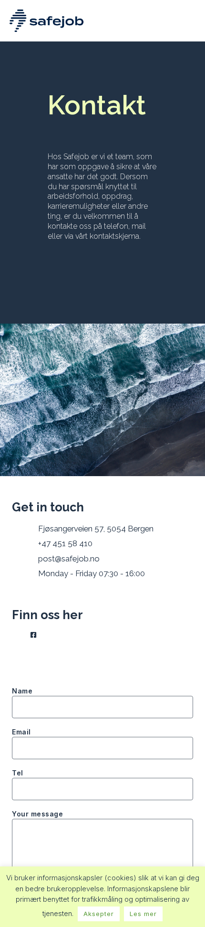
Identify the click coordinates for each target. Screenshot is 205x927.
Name (22, 691)
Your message (37, 814)
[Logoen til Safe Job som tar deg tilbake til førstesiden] (47, 21)
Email (21, 732)
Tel (17, 773)
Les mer (143, 913)
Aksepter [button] (98, 913)
